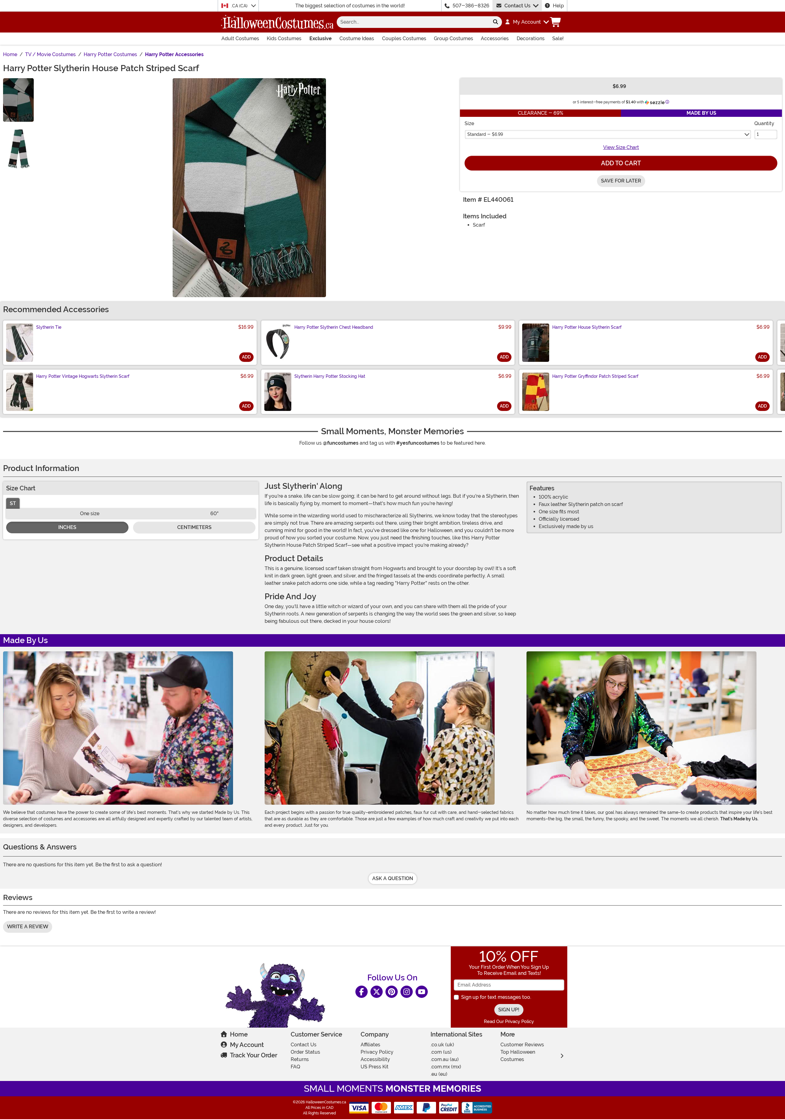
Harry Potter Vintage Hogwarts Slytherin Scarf (82, 376)
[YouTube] (421, 992)
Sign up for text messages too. (496, 997)
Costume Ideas (356, 38)
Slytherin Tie (48, 327)
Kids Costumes (284, 38)
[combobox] (413, 22)
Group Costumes (453, 38)
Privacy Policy (377, 1052)
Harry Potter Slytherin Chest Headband (333, 327)
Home (239, 1034)
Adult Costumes (240, 38)
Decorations (531, 38)
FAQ (295, 1067)
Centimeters (194, 527)
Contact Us (517, 6)
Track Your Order (253, 1055)
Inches (67, 527)
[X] (376, 992)
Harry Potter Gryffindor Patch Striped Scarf (595, 376)
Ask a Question (392, 878)
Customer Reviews (522, 1045)
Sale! (558, 38)
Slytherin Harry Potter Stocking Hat (329, 376)
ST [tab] (13, 503)
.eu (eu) (439, 1074)
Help (558, 6)
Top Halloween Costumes (517, 1055)
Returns (300, 1059)
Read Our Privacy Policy (509, 1021)
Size (469, 123)
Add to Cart (621, 163)
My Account (247, 1044)
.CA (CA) (240, 5)
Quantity (764, 123)
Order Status (305, 1052)
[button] (526, 22)
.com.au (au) (445, 1059)
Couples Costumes (404, 38)
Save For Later (621, 181)
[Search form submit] (495, 22)
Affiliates (370, 1045)
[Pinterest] (391, 992)
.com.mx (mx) (446, 1067)
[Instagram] (406, 992)
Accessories (495, 38)
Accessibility (375, 1059)
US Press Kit (375, 1067)
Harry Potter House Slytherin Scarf (587, 327)
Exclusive (320, 38)
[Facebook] (361, 992)
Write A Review (27, 926)
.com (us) (441, 1052)
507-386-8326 (471, 6)
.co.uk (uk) (442, 1045)
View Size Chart (621, 147)
